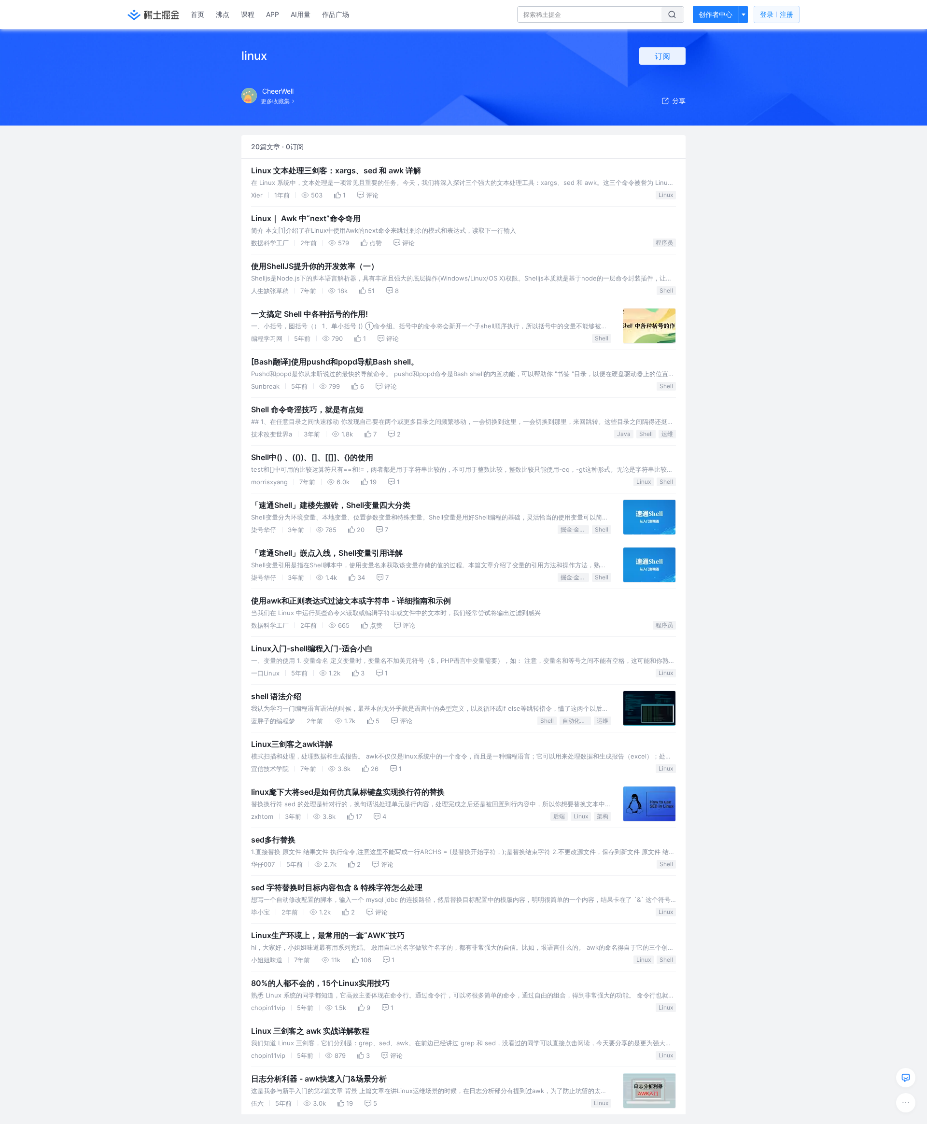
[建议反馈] (905, 1077)
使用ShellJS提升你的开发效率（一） (315, 266)
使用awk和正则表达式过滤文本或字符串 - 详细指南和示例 (351, 600)
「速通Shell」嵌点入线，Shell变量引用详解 (327, 553)
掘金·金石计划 (575, 529)
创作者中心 (715, 14)
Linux (666, 194)
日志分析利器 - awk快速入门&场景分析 (319, 1078)
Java (624, 433)
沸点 (222, 14)
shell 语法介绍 (276, 696)
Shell (666, 290)
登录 (776, 14)
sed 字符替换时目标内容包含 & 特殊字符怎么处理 (336, 887)
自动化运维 (576, 720)
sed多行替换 (273, 839)
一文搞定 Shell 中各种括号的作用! (309, 314)
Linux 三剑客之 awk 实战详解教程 (310, 1031)
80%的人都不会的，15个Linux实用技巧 (320, 983)
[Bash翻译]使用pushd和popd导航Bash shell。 (335, 361)
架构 (602, 816)
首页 (197, 14)
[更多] (905, 1102)
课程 (247, 14)
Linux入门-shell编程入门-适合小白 (312, 648)
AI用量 (300, 14)
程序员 (664, 242)
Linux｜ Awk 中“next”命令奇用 (306, 218)
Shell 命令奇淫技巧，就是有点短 (307, 409)
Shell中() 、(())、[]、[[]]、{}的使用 (312, 457)
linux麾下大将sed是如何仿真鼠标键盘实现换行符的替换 (348, 792)
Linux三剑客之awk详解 (292, 744)
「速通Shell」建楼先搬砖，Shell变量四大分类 (330, 505)
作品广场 (335, 14)
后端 (559, 816)
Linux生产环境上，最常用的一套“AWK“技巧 (328, 935)
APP (272, 14)
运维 (667, 433)
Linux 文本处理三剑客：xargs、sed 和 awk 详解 (336, 170)
